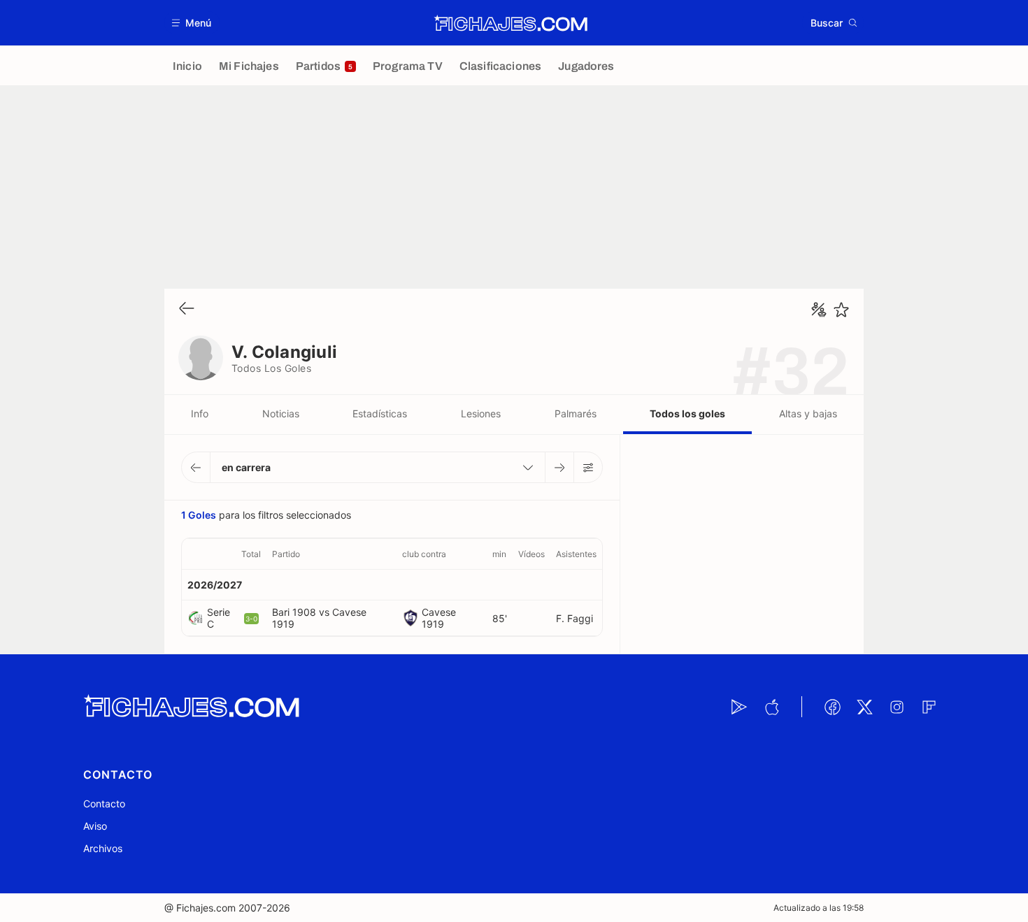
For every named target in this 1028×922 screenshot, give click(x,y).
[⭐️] (841, 309)
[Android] (739, 706)
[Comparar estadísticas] (819, 309)
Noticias (280, 413)
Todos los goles (687, 413)
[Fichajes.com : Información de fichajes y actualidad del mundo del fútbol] (511, 23)
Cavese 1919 (439, 618)
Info (199, 413)
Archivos (102, 848)
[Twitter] (864, 706)
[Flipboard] (928, 706)
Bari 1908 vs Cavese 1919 (319, 618)
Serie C (218, 618)
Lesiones (481, 413)
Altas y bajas (808, 413)
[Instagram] (896, 706)
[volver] (186, 309)
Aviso (95, 826)
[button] (192, 22)
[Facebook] (832, 706)
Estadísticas (379, 413)
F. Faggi (574, 618)
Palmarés (576, 413)
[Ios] (771, 706)
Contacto (104, 803)
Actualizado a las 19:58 (818, 907)
